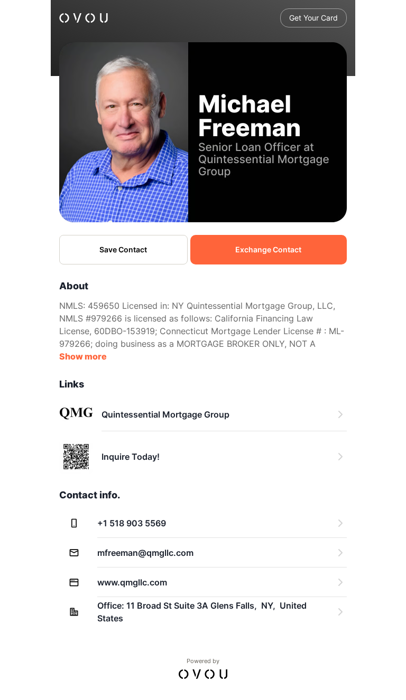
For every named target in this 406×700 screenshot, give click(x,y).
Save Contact (123, 249)
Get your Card (313, 17)
